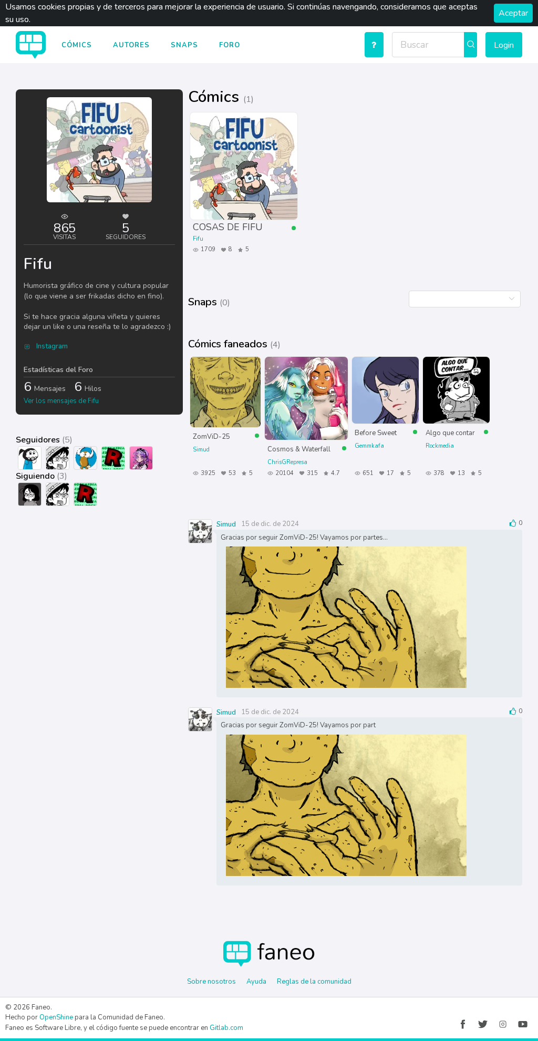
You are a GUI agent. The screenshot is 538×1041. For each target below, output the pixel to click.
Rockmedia (440, 446)
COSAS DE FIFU (228, 227)
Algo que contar (450, 432)
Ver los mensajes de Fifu (61, 401)
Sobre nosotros (211, 981)
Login (504, 45)
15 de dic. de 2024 (270, 524)
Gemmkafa (369, 446)
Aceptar (513, 13)
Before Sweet (376, 432)
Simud (201, 449)
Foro (229, 45)
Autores (131, 45)
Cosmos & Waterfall (298, 449)
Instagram (51, 346)
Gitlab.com (226, 1028)
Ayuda (256, 981)
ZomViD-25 (211, 436)
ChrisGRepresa (287, 462)
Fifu (198, 239)
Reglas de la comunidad (314, 981)
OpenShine (56, 1017)
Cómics (76, 45)
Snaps (184, 45)
